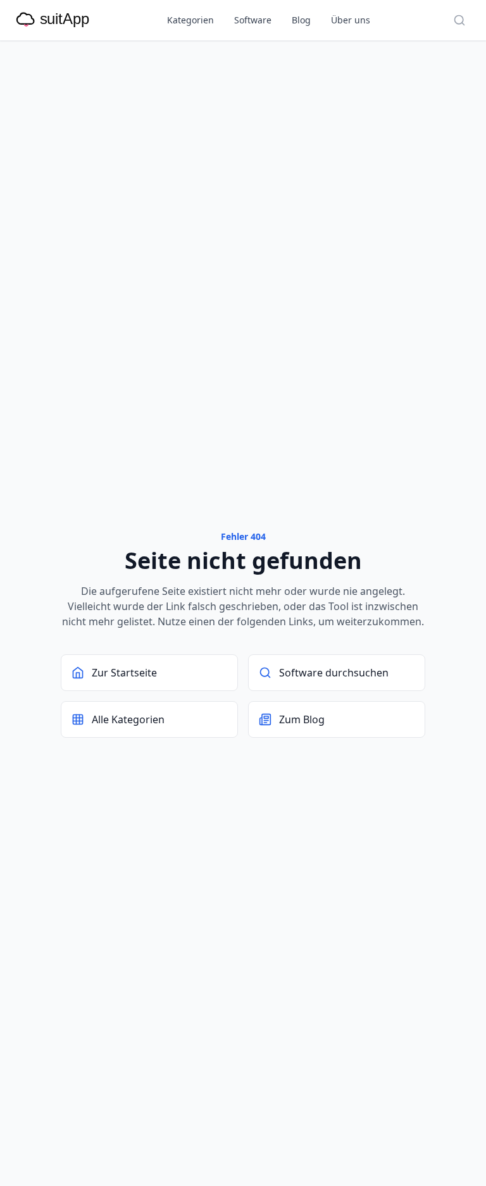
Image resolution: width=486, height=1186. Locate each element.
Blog (301, 20)
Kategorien (190, 20)
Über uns (350, 20)
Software (252, 20)
